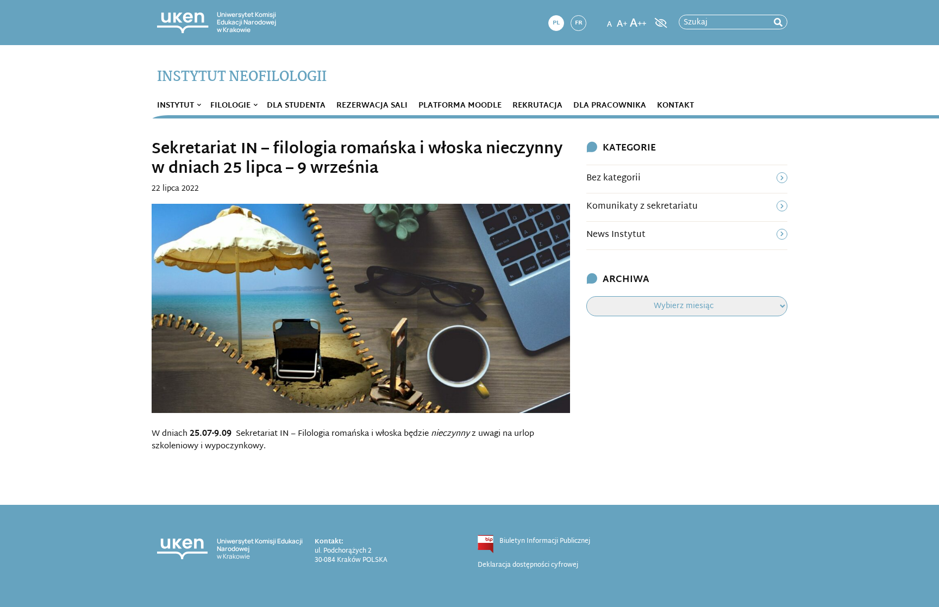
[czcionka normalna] (609, 19)
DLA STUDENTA (296, 105)
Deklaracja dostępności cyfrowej (528, 565)
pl (556, 22)
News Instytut (616, 235)
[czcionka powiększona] (622, 19)
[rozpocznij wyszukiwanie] (778, 22)
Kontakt (675, 105)
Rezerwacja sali (372, 105)
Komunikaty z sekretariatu (642, 207)
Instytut (175, 105)
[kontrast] (660, 23)
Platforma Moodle (460, 105)
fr (579, 22)
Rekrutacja (537, 105)
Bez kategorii (613, 178)
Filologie (230, 105)
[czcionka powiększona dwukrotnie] (638, 19)
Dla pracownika (609, 105)
